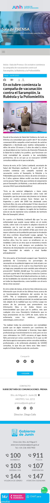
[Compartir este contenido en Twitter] (25, 361)
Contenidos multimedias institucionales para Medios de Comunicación (24, 34)
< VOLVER (25, 373)
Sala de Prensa (17, 64)
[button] (25, 498)
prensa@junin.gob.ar (25, 402)
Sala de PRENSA (15, 29)
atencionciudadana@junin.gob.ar (25, 444)
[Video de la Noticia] (12, 80)
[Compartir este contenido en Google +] (32, 361)
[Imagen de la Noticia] (4, 80)
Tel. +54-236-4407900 (25, 447)
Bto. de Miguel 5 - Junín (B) (24, 395)
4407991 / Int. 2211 (25, 399)
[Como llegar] (38, 395)
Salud (6, 75)
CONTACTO (25, 386)
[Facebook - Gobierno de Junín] (18, 408)
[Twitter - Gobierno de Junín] (24, 408)
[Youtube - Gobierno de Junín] (31, 408)
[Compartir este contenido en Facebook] (17, 361)
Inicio (6, 64)
